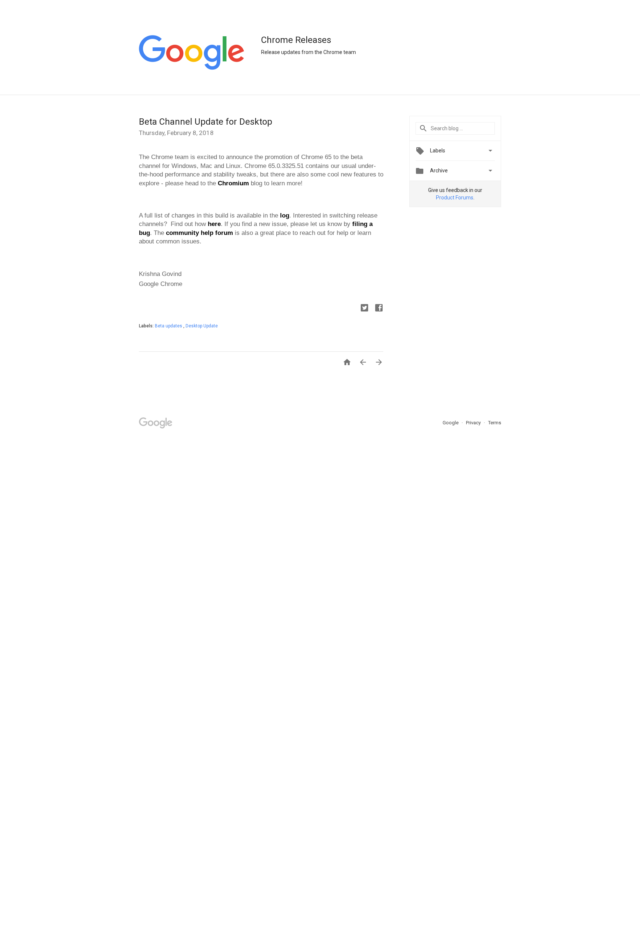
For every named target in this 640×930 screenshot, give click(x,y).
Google (451, 422)
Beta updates (169, 325)
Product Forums (454, 198)
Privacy (474, 422)
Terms (494, 422)
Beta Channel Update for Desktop (205, 122)
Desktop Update (202, 325)
